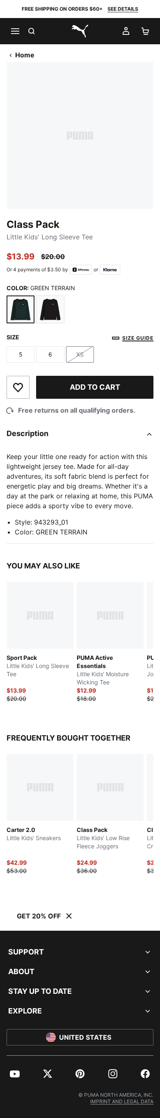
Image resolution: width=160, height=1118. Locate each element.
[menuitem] (15, 1074)
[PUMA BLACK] (50, 309)
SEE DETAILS (122, 9)
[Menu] (15, 31)
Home (24, 55)
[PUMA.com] (80, 31)
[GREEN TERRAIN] (20, 309)
